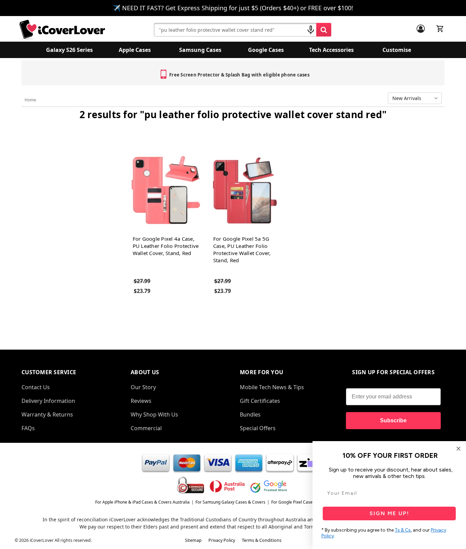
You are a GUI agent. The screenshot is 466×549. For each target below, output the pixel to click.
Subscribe (393, 420)
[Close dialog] (458, 449)
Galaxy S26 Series (69, 50)
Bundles (250, 414)
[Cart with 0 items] (440, 29)
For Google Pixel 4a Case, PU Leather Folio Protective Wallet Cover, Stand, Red (166, 245)
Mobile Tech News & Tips (272, 387)
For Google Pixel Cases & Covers (302, 502)
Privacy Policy (221, 540)
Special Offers (258, 428)
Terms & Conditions (261, 540)
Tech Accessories (331, 50)
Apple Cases (135, 50)
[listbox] (416, 98)
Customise (396, 50)
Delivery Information (48, 401)
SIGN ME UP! (389, 513)
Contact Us (35, 387)
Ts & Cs (403, 530)
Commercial (146, 428)
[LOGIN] (420, 29)
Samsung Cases (200, 50)
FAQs (28, 428)
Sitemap (193, 540)
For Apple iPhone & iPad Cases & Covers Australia (142, 502)
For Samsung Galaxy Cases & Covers (230, 502)
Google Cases (266, 50)
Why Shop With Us (154, 414)
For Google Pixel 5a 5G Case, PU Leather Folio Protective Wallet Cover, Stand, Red (242, 249)
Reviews (141, 401)
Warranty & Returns (47, 414)
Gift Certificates (260, 401)
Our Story (143, 387)
